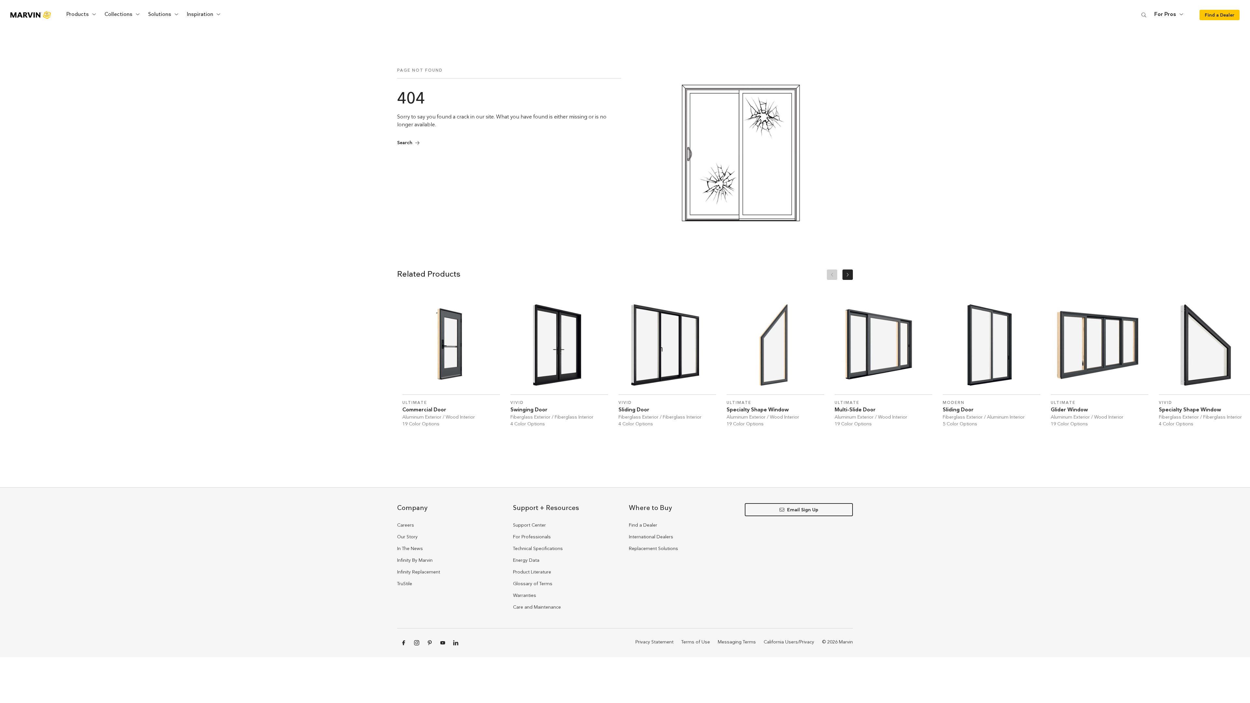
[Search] (1143, 14)
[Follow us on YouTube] (442, 642)
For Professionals (532, 536)
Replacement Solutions (653, 548)
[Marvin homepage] (30, 15)
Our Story (407, 536)
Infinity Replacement (418, 571)
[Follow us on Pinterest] (429, 642)
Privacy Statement (654, 641)
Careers (405, 525)
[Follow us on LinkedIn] (455, 642)
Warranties (524, 595)
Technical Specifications (538, 548)
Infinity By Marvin (415, 560)
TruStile (404, 583)
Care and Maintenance (537, 607)
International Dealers (651, 536)
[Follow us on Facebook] (403, 642)
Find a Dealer (643, 525)
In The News (410, 548)
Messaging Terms (737, 641)
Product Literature (532, 571)
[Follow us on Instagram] (416, 642)
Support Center (529, 525)
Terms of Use (695, 641)
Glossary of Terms (532, 583)
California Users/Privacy (789, 641)
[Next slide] (847, 274)
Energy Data (526, 560)
